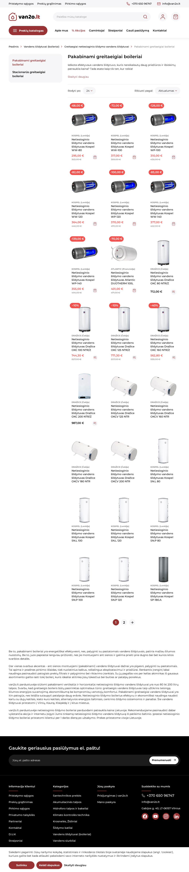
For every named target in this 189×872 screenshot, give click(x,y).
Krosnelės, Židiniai (65, 821)
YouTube (155, 816)
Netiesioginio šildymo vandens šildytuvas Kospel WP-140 (83, 278)
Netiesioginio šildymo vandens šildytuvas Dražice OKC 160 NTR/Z (162, 345)
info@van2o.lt (171, 3)
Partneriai (15, 821)
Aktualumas (166, 90)
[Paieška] (145, 16)
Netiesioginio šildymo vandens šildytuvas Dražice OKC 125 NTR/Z (123, 345)
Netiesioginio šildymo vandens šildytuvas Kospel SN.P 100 (83, 595)
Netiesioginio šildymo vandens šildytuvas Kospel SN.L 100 (83, 535)
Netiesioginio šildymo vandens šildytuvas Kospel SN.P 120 (122, 595)
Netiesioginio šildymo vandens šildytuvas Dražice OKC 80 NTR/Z (162, 278)
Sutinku (21, 865)
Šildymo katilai (63, 827)
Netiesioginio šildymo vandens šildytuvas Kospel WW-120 (83, 211)
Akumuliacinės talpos (67, 802)
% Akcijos (78, 30)
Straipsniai (115, 30)
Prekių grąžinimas (49, 3)
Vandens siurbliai (64, 840)
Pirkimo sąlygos (75, 3)
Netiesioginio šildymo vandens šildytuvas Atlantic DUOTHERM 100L (123, 278)
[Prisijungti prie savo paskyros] (162, 16)
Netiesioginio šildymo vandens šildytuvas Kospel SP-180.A (161, 595)
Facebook (145, 816)
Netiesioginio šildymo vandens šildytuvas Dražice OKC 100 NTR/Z (83, 345)
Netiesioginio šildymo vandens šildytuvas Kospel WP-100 (161, 145)
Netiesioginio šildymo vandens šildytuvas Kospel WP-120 (122, 211)
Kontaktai (160, 30)
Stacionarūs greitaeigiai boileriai (28, 74)
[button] (78, 76)
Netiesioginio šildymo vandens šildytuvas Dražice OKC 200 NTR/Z (83, 411)
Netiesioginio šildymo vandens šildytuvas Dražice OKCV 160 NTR (162, 411)
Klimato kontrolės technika (71, 815)
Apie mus (61, 30)
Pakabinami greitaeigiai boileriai (29, 62)
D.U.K (12, 834)
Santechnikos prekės (67, 795)
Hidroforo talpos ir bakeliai (70, 808)
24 (88, 90)
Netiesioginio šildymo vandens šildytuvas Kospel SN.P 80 (161, 535)
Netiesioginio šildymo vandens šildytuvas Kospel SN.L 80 (161, 476)
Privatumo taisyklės (22, 815)
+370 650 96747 (142, 3)
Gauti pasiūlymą (137, 30)
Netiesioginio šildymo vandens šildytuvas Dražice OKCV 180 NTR (83, 476)
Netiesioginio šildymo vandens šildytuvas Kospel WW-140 (161, 211)
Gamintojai (96, 30)
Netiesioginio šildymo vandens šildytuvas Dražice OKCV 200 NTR (123, 476)
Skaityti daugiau (75, 865)
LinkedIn (176, 816)
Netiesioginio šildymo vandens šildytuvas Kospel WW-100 (122, 145)
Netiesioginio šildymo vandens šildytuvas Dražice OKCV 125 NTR (123, 411)
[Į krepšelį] (95, 157)
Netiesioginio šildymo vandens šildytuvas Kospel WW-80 (83, 145)
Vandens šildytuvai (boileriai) (72, 834)
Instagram (166, 816)
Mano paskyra (106, 802)
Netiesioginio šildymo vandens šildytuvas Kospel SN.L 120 (122, 535)
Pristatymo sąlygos (21, 3)
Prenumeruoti (162, 760)
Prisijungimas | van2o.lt (112, 795)
